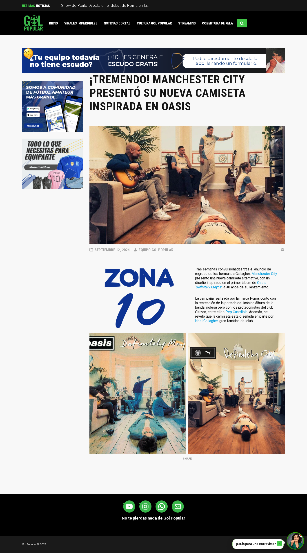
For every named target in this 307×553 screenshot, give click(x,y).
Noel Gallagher (206, 321)
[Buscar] (242, 23)
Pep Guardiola (236, 312)
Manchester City (264, 274)
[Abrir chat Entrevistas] (295, 541)
